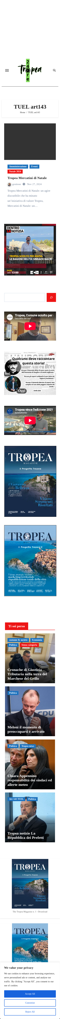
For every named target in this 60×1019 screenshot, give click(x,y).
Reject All (30, 1012)
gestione (17, 184)
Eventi (34, 166)
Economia (37, 640)
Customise (30, 1003)
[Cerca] (51, 297)
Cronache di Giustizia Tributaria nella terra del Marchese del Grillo (27, 674)
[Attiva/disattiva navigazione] (7, 70)
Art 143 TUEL (16, 799)
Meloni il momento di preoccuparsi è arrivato (26, 729)
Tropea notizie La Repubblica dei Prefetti (26, 835)
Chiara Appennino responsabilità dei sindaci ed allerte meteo (30, 780)
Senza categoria (29, 645)
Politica (13, 645)
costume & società (18, 640)
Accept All (30, 994)
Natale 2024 (15, 171)
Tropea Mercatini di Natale (27, 178)
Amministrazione (17, 166)
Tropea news (28, 746)
